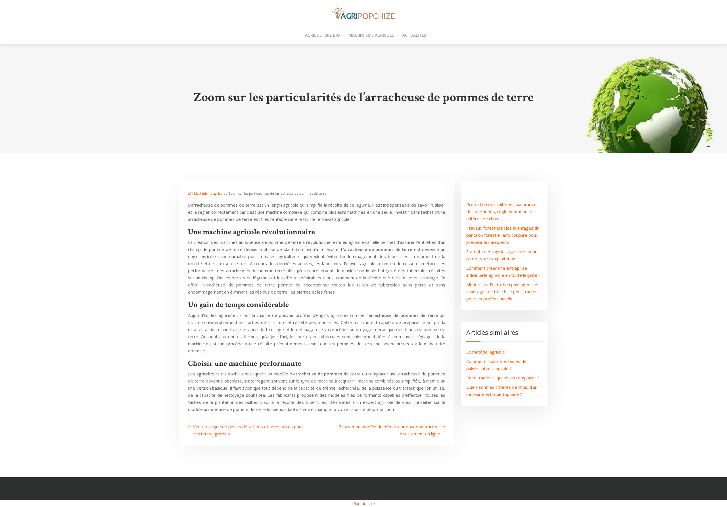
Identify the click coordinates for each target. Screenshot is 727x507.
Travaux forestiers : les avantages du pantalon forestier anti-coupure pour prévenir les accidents (502, 235)
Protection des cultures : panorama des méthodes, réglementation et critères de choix (500, 211)
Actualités (414, 35)
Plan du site (363, 503)
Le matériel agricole (485, 352)
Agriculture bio (322, 35)
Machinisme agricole (371, 35)
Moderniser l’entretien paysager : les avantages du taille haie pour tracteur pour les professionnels (502, 292)
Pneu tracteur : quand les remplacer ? (502, 378)
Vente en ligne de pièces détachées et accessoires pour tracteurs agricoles (248, 430)
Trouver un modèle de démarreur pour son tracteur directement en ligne (389, 430)
